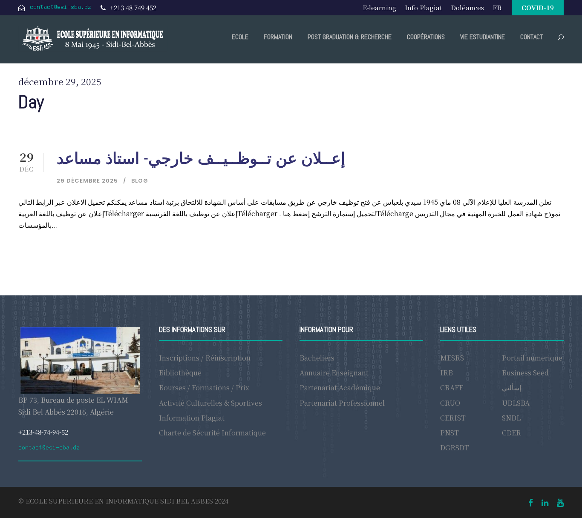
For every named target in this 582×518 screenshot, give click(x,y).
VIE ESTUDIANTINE (482, 36)
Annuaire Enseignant (334, 373)
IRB (446, 373)
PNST (449, 433)
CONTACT (531, 36)
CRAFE (451, 387)
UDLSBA (516, 403)
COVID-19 (537, 7)
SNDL (511, 418)
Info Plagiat (423, 7)
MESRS (452, 358)
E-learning (379, 7)
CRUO (450, 403)
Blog (139, 181)
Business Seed (525, 373)
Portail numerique (532, 358)
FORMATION (278, 36)
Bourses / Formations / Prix (204, 387)
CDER (511, 433)
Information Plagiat (192, 418)
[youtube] (560, 502)
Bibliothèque (180, 373)
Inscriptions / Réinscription (205, 358)
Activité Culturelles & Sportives (210, 403)
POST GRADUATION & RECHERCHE (350, 36)
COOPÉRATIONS (426, 36)
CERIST (453, 418)
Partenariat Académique (340, 387)
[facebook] (530, 502)
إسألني (511, 387)
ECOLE (240, 36)
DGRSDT (454, 447)
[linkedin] (545, 502)
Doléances (467, 7)
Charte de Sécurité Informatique (212, 433)
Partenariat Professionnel (342, 403)
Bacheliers (317, 358)
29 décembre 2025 (87, 181)
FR (497, 7)
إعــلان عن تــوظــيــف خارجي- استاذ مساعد (201, 159)
